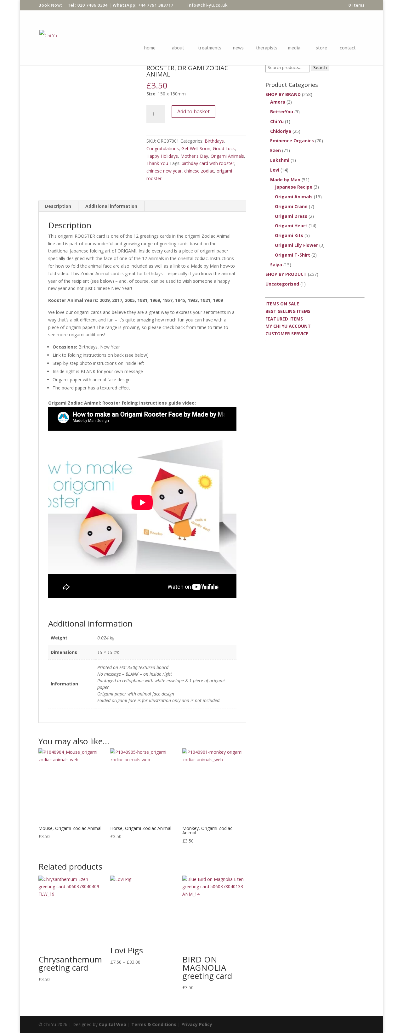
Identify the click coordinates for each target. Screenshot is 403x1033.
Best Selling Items (287, 311)
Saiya (276, 265)
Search (320, 67)
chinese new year (164, 171)
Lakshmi (279, 160)
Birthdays (214, 141)
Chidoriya (280, 131)
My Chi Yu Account (288, 326)
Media (294, 47)
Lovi (274, 170)
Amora (277, 102)
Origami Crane (291, 206)
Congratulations (162, 148)
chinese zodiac (199, 171)
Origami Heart (291, 226)
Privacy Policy (196, 1024)
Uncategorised (282, 284)
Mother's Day (194, 156)
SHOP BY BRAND (283, 94)
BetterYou (281, 112)
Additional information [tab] (111, 206)
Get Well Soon (195, 148)
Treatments (209, 47)
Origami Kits (289, 235)
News (238, 47)
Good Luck (224, 148)
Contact (348, 47)
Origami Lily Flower (296, 245)
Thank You (157, 163)
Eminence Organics (292, 141)
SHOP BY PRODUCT (286, 274)
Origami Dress (291, 216)
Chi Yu (277, 121)
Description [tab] (58, 206)
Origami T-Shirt (292, 255)
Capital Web (112, 1024)
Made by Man (285, 180)
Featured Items (284, 319)
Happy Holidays (162, 156)
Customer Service (287, 334)
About (178, 47)
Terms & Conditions (153, 1024)
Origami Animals (227, 156)
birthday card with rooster (208, 163)
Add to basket (193, 111)
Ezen (275, 150)
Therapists (266, 47)
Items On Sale (282, 304)
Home (150, 47)
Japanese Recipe (293, 187)
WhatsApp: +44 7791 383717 (143, 5)
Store (321, 47)
